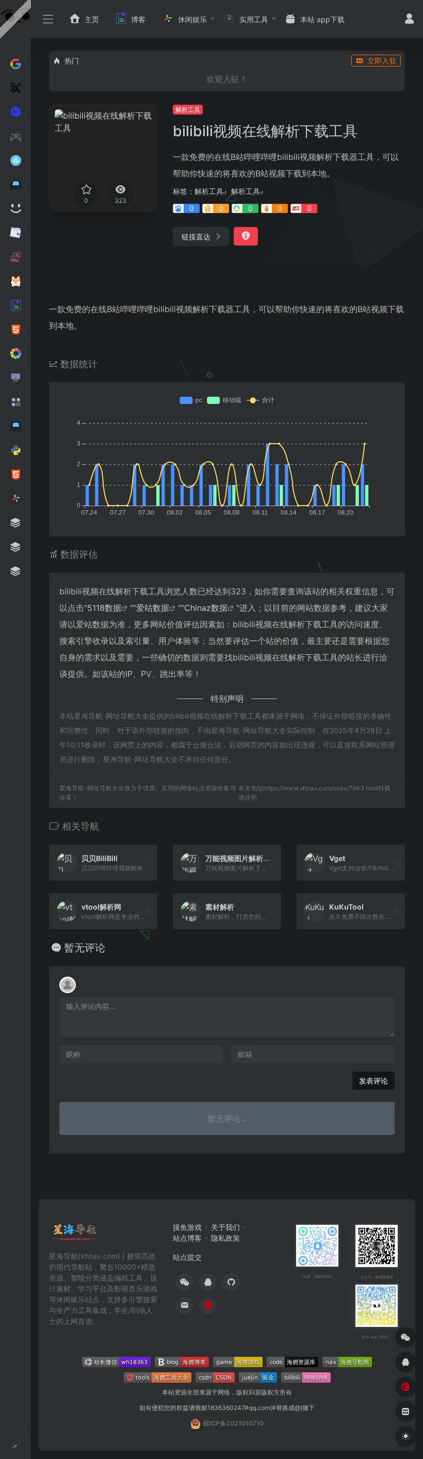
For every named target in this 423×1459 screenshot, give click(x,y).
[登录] (409, 20)
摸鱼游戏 (187, 1227)
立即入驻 (381, 60)
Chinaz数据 (205, 608)
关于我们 (225, 1227)
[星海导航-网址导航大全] (75, 1235)
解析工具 (187, 110)
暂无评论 (84, 948)
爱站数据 (152, 608)
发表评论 (373, 1080)
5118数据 (104, 608)
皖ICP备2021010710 (233, 1423)
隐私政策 (225, 1238)
